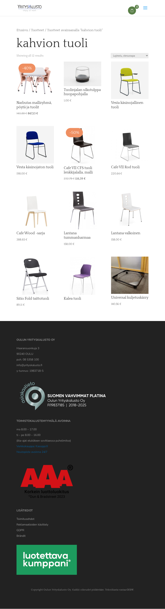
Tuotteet (37, 30)
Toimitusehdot (25, 519)
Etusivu (22, 30)
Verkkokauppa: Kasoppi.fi (32, 446)
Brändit (21, 536)
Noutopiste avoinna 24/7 (31, 452)
